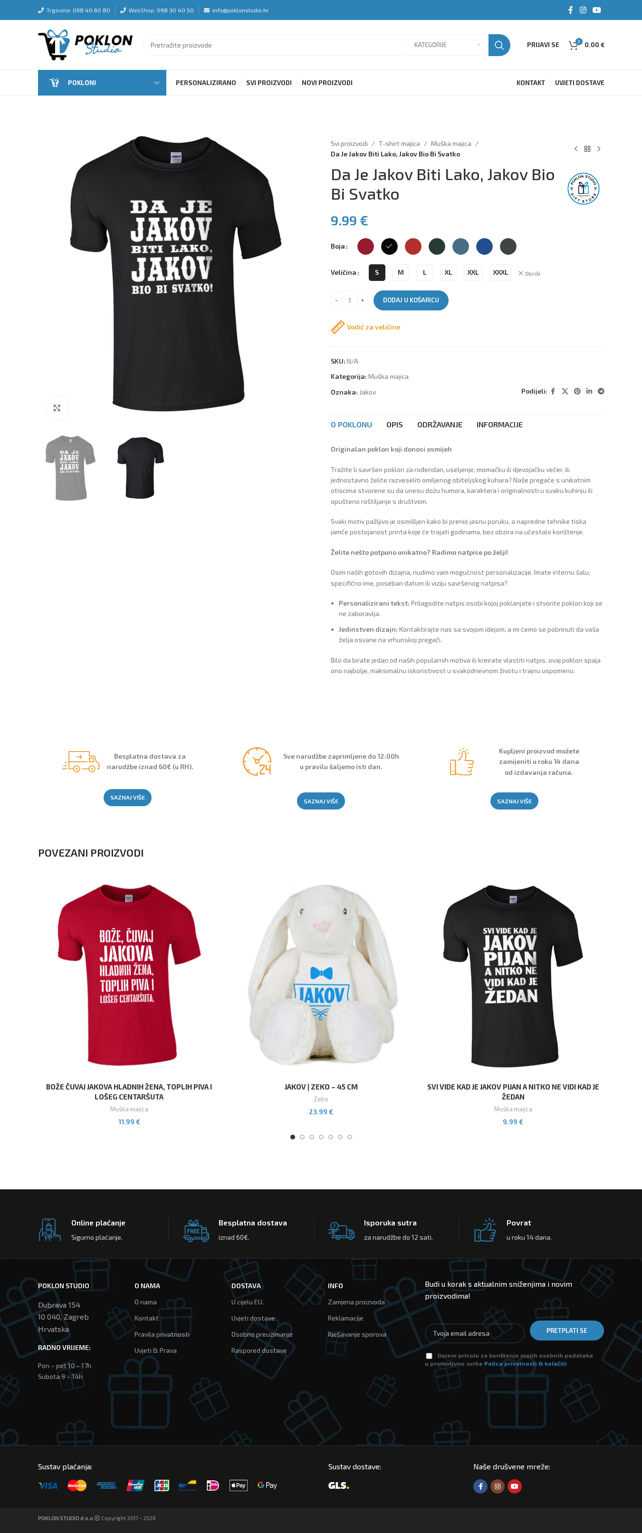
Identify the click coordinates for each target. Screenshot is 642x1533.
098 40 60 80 (91, 10)
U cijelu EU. (247, 1302)
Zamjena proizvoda (356, 1302)
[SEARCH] (499, 45)
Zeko (321, 1099)
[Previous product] (576, 148)
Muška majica (451, 143)
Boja (338, 246)
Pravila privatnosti (162, 1334)
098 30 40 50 (175, 10)
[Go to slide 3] (311, 1137)
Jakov (367, 392)
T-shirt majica (399, 143)
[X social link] (565, 391)
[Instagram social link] (582, 10)
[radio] (365, 246)
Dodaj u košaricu (411, 300)
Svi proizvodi (349, 143)
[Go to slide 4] (321, 1137)
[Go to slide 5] (330, 1137)
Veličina (343, 272)
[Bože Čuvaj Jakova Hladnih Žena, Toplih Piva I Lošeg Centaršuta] (129, 976)
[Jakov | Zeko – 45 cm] (321, 976)
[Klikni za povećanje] (57, 407)
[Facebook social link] (570, 10)
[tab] (351, 424)
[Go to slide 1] (292, 1137)
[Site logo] (85, 44)
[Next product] (598, 148)
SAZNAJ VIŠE (127, 797)
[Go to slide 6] (340, 1137)
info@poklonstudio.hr (240, 10)
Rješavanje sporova (357, 1334)
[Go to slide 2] (302, 1137)
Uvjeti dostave (253, 1318)
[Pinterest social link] (577, 391)
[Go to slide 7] (349, 1137)
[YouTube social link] (596, 10)
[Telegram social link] (601, 391)
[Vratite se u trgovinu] (587, 148)
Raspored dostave (259, 1350)
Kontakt (146, 1318)
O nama (145, 1302)
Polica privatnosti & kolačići (525, 1363)
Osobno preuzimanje (262, 1334)
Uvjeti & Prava (155, 1350)
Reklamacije (346, 1318)
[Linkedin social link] (589, 391)
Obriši (532, 273)
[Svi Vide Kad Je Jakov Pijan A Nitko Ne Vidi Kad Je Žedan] (513, 976)
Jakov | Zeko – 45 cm (321, 1086)
